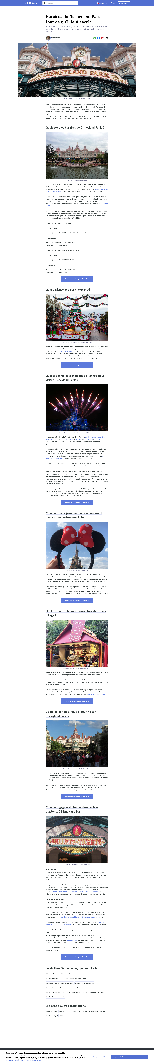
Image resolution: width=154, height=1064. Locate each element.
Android (105, 203)
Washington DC (82, 1011)
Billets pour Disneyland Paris (78, 978)
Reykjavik (68, 1016)
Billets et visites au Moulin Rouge (95, 992)
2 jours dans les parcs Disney (92, 917)
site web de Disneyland (96, 694)
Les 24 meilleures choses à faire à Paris (57, 978)
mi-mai (97, 439)
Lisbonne (102, 1011)
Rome (55, 1011)
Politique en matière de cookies (64, 1059)
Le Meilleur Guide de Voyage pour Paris (71, 968)
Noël (62, 351)
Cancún (48, 1016)
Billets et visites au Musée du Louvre (76, 987)
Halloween (69, 351)
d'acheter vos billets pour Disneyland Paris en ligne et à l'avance (76, 892)
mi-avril (90, 439)
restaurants (59, 680)
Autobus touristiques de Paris (75, 992)
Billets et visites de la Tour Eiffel (55, 974)
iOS (49, 206)
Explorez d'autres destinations (66, 1006)
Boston (74, 1011)
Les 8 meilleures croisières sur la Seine (77, 974)
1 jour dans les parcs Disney (69, 917)
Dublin (61, 1016)
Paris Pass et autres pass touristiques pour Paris (59, 983)
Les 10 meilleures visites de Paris (55, 987)
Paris (47, 11)
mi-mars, (78, 439)
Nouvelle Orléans (93, 1011)
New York (49, 1011)
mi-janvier (69, 439)
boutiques (70, 680)
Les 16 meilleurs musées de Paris (55, 997)
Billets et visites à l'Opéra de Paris (55, 992)
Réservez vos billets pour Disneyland (77, 279)
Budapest (55, 1016)
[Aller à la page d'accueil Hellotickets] (30, 3)
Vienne (68, 1011)
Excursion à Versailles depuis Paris (84, 983)
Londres (61, 1011)
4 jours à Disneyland (63, 924)
